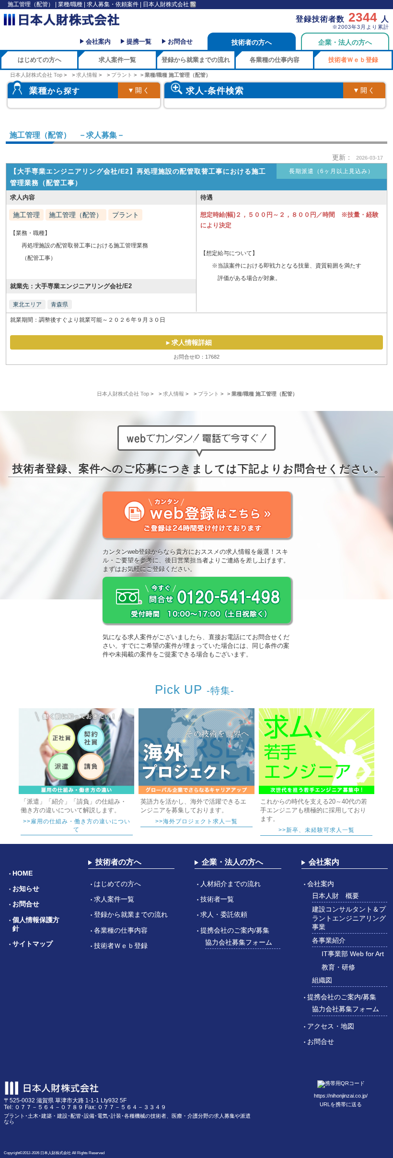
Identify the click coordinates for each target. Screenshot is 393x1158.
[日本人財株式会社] (61, 19)
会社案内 (98, 41)
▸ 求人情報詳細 (189, 342)
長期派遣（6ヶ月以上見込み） (331, 171)
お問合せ (180, 41)
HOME (22, 873)
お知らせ (25, 888)
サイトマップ (32, 943)
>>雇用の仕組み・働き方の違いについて (76, 825)
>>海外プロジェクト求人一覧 (196, 821)
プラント (125, 215)
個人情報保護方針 (35, 924)
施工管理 (26, 215)
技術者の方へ (251, 42)
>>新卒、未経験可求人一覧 (316, 830)
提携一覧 (139, 41)
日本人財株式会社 (55, 1153)
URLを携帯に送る (341, 1104)
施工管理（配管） (76, 215)
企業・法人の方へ (345, 42)
